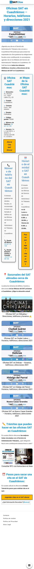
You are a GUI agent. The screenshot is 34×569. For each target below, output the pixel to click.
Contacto (6, 515)
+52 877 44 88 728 (8, 258)
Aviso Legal (7, 524)
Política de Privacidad (10, 521)
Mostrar (26, 502)
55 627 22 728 (8, 125)
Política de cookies (9, 518)
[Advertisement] (17, 551)
